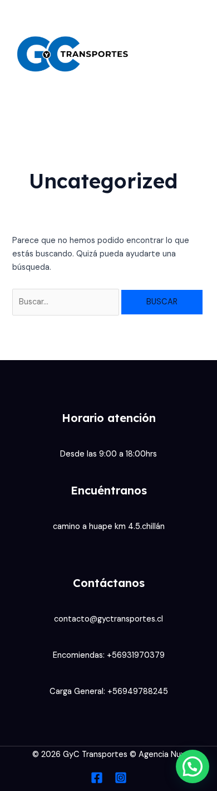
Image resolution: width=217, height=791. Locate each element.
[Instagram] (121, 777)
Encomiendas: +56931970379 (109, 655)
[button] (192, 766)
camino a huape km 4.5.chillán (109, 526)
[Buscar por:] (66, 302)
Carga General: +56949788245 (109, 691)
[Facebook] (97, 777)
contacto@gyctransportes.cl (108, 619)
